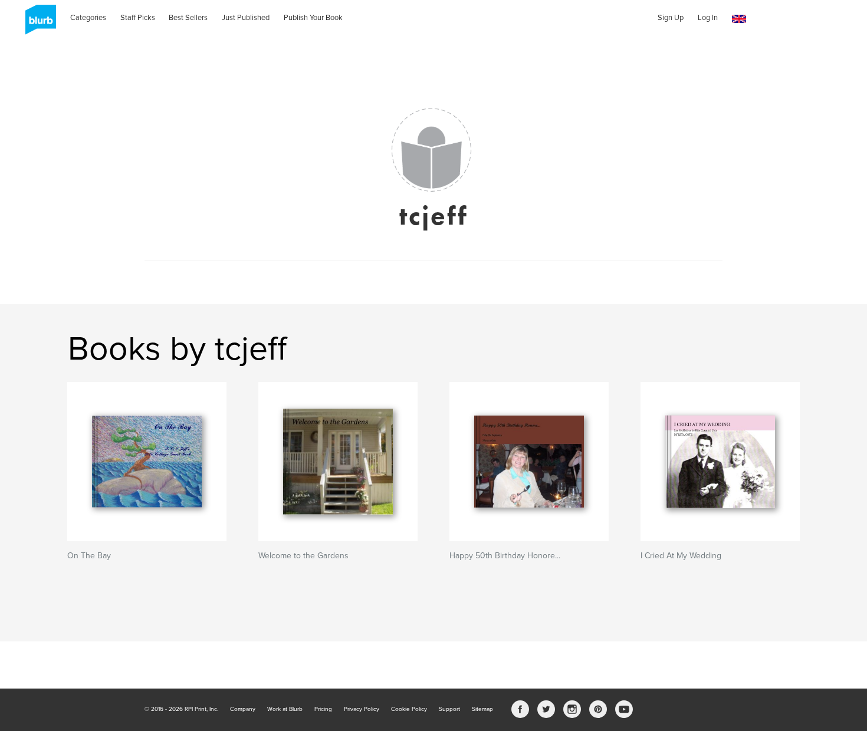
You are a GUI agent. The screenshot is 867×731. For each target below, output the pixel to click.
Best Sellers (188, 17)
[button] (739, 19)
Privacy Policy (361, 709)
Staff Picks (137, 17)
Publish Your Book (313, 17)
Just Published (246, 17)
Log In (708, 17)
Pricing (323, 709)
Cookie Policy (409, 709)
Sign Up (671, 17)
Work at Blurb (285, 709)
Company (242, 709)
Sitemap (482, 709)
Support (449, 709)
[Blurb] (37, 23)
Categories (88, 17)
